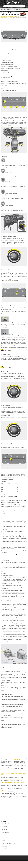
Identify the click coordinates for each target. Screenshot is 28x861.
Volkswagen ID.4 (5, 846)
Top (13, 9)
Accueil (3, 9)
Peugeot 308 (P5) (5, 840)
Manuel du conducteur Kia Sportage (12, 16)
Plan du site (19, 9)
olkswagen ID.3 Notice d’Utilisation (9, 843)
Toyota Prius (4, 848)
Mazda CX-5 (4, 829)
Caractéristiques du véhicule (6, 17)
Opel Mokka (4, 835)
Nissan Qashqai (5, 832)
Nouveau (9, 9)
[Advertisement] (14, 24)
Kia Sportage (3, 16)
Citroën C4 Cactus (6, 823)
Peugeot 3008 (5, 837)
